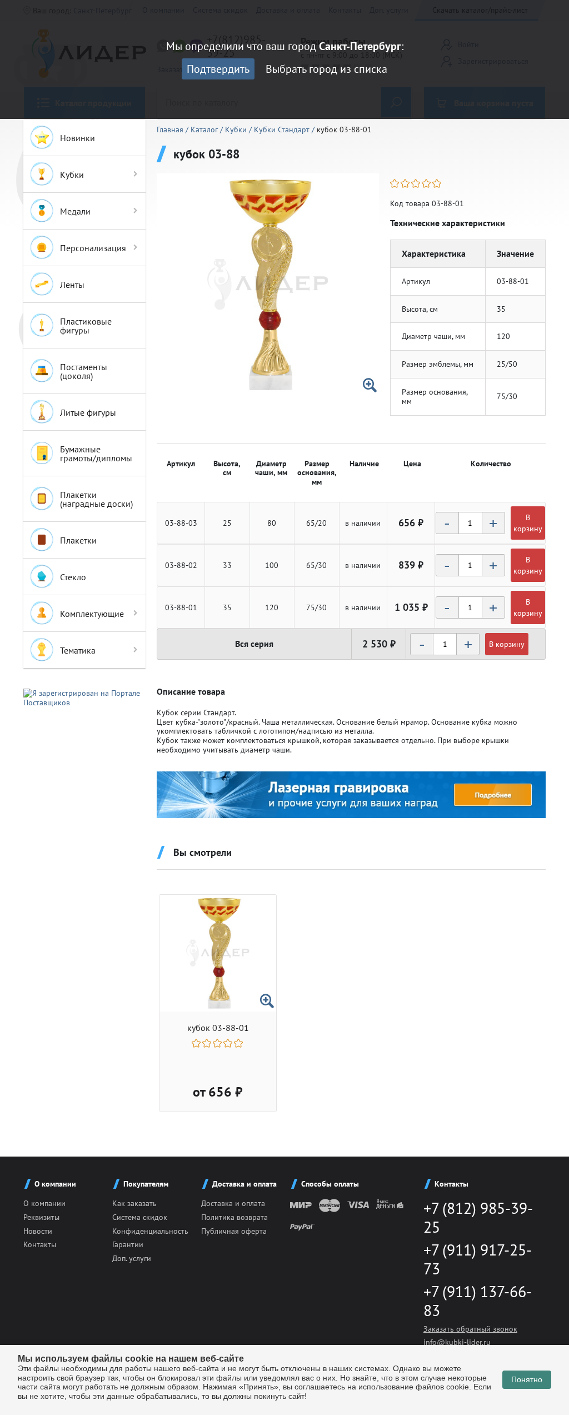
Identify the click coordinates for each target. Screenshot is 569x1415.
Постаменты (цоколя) (83, 371)
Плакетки (78, 540)
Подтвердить (218, 69)
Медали (75, 211)
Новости (37, 1231)
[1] (395, 183)
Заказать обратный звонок (470, 1329)
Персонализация (93, 247)
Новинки (77, 137)
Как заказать (134, 1203)
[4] (427, 183)
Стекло (73, 576)
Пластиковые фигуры (86, 326)
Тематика (78, 650)
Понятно (526, 1379)
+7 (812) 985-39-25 (478, 1217)
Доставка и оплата (233, 1203)
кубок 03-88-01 (218, 1028)
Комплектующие (92, 613)
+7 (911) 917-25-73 (477, 1259)
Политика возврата (234, 1217)
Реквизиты (41, 1217)
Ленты (72, 284)
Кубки (72, 174)
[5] (437, 183)
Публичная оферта (234, 1231)
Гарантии (127, 1244)
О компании (44, 1203)
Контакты (39, 1244)
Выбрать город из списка (326, 69)
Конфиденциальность (150, 1231)
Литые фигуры (88, 412)
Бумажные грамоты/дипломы (96, 454)
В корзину (527, 523)
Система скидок (139, 1217)
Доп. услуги (131, 1258)
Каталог (205, 129)
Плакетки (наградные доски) (96, 499)
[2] (406, 183)
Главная (171, 129)
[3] (416, 183)
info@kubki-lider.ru (457, 1342)
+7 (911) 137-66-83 (477, 1301)
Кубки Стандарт (283, 129)
